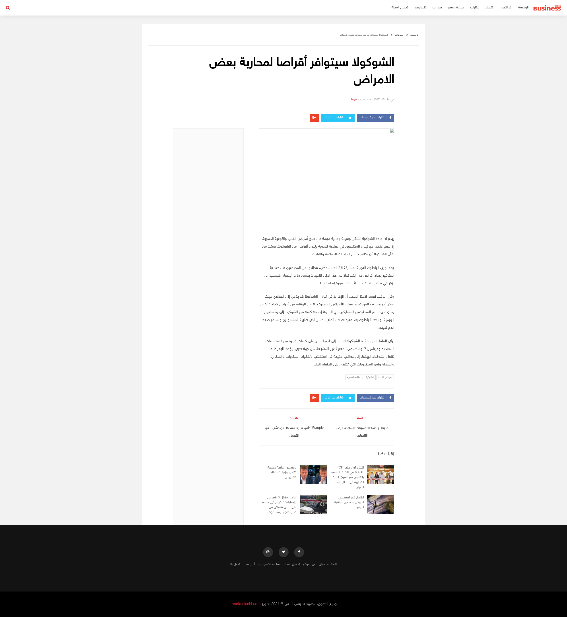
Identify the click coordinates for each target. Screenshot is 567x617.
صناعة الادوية (354, 377)
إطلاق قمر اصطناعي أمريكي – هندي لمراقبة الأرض (349, 502)
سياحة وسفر (456, 8)
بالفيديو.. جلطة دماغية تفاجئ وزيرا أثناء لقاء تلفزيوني (282, 472)
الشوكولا (369, 377)
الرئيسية (523, 8)
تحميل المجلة (400, 8)
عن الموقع (309, 564)
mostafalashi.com (246, 604)
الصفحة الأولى (328, 564)
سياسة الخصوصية (269, 564)
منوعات (399, 35)
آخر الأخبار (506, 8)
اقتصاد (489, 8)
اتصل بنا (235, 564)
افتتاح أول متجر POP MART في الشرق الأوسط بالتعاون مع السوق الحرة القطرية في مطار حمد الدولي (347, 477)
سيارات (437, 8)
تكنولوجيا (420, 8)
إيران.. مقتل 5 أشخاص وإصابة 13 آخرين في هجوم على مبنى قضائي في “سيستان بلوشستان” (279, 505)
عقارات (474, 8)
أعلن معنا (249, 564)
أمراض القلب (385, 377)
